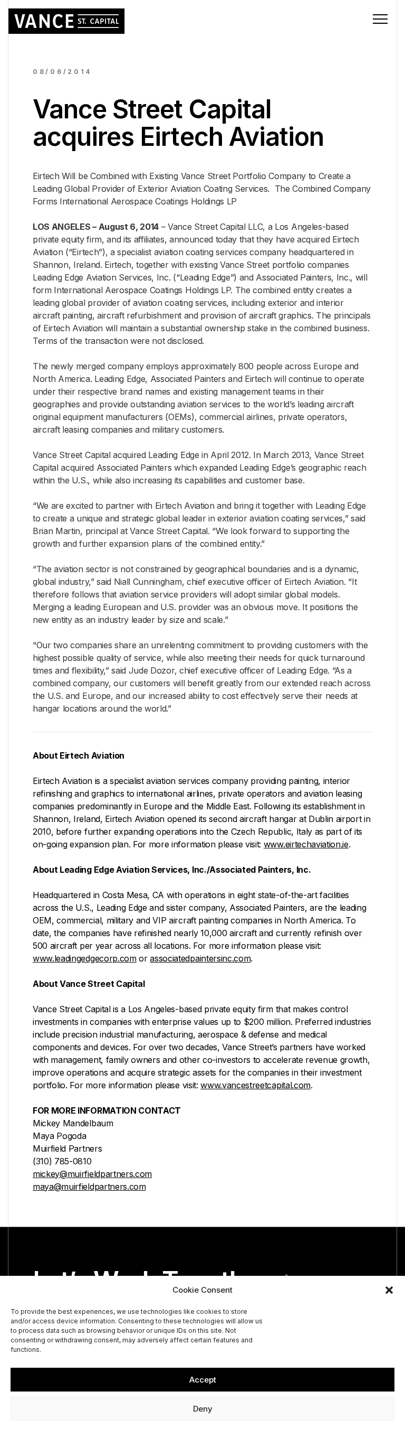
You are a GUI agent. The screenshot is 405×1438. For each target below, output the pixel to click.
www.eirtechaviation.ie (306, 844)
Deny (203, 1409)
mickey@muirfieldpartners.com (92, 1174)
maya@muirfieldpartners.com (89, 1186)
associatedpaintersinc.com (200, 958)
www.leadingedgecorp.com (85, 958)
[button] (389, 1290)
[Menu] (380, 19)
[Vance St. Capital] (66, 21)
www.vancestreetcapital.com (255, 1085)
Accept (202, 1380)
